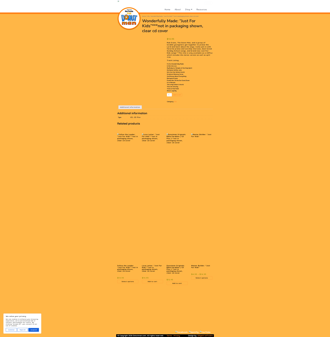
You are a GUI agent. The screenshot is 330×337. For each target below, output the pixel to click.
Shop (187, 9)
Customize (11, 330)
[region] (22, 324)
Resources (202, 9)
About (178, 9)
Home (167, 9)
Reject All (22, 330)
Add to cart (177, 95)
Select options (128, 281)
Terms (169, 335)
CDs (148, 16)
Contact (208, 3)
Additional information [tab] (130, 107)
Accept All (34, 330)
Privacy (177, 335)
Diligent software (205, 335)
